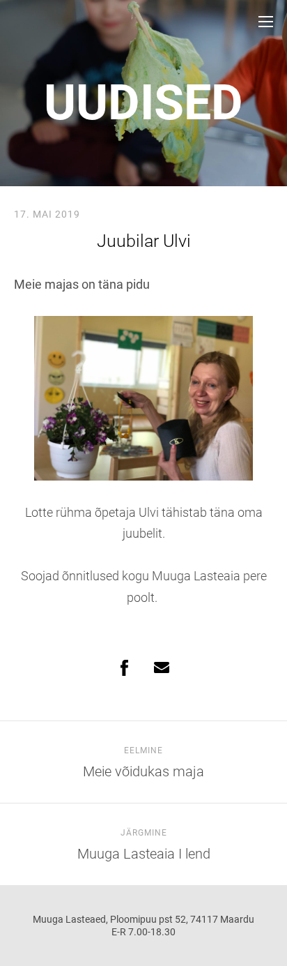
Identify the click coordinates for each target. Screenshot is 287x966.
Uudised (143, 102)
